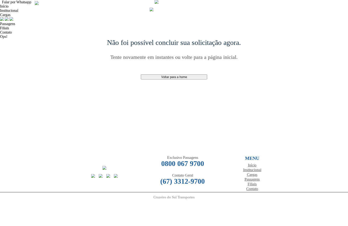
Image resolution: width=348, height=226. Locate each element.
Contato (6, 32)
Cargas (5, 15)
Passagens (7, 24)
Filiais (4, 28)
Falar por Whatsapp (15, 2)
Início (4, 6)
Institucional (252, 170)
